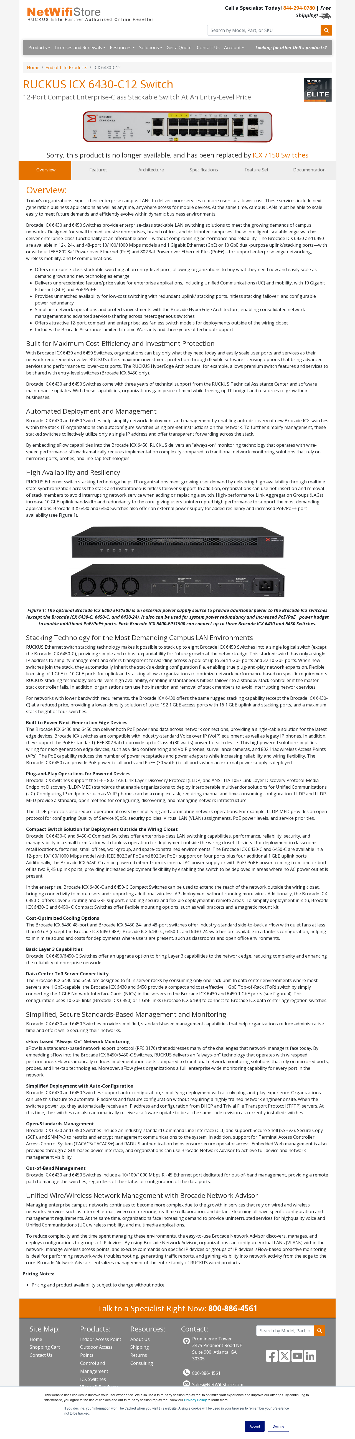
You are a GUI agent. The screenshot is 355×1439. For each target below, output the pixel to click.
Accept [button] (255, 1426)
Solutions (149, 47)
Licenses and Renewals (78, 47)
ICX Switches (93, 1379)
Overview (45, 170)
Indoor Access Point (100, 1339)
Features (98, 170)
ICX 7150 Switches (280, 154)
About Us (140, 1339)
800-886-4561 (206, 1373)
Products (37, 47)
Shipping (139, 1347)
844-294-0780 (299, 7)
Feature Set (256, 170)
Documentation (309, 170)
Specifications (204, 170)
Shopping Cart (45, 1347)
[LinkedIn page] (310, 1359)
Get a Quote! (179, 47)
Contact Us (208, 47)
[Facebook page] (272, 1359)
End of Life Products (66, 67)
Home (33, 67)
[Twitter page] (284, 1359)
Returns (138, 1355)
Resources (120, 47)
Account (232, 47)
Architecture (151, 170)
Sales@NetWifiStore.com (217, 1384)
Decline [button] (278, 1426)
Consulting (141, 1363)
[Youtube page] (297, 1359)
